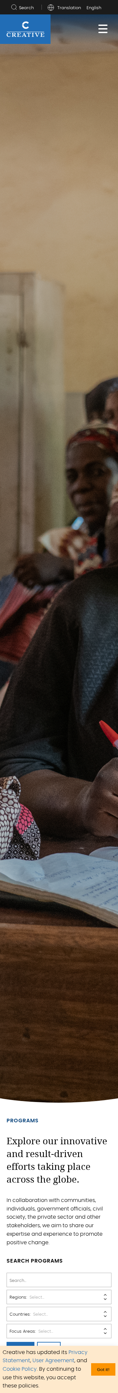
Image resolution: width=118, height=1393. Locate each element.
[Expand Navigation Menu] (103, 29)
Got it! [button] (103, 1369)
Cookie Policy (20, 1369)
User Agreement (53, 1360)
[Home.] (25, 29)
